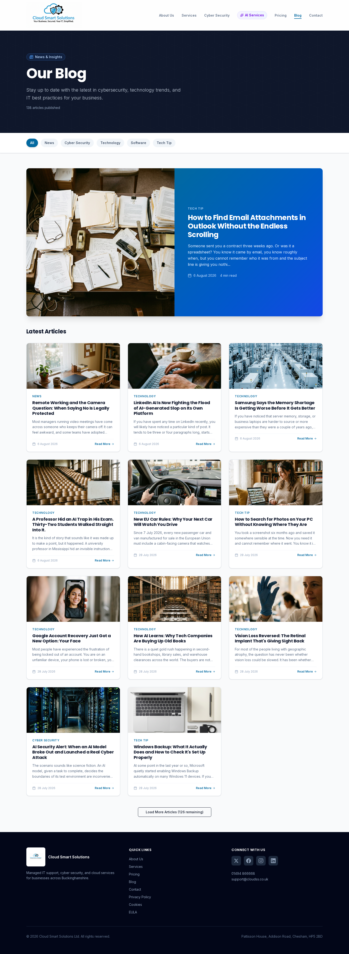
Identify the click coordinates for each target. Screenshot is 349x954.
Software (138, 143)
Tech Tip (164, 143)
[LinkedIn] (273, 860)
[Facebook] (248, 860)
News (49, 143)
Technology (110, 143)
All (32, 143)
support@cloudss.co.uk (249, 879)
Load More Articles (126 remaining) (174, 812)
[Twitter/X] (236, 860)
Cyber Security (77, 143)
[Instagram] (261, 860)
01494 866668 (243, 873)
